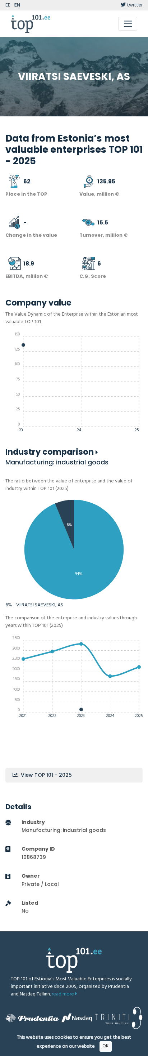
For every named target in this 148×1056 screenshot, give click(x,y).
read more (63, 994)
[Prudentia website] (32, 1018)
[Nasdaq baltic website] (76, 1018)
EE (7, 5)
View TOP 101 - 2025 (45, 775)
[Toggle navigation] (127, 24)
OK (105, 1046)
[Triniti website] (119, 1018)
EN (17, 5)
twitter (134, 5)
